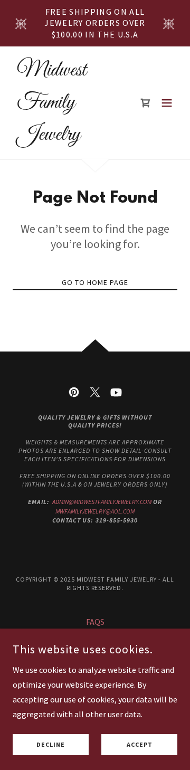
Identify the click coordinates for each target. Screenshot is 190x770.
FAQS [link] (95, 621)
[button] (166, 102)
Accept (140, 745)
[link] (70, 136)
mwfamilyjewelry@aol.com (95, 511)
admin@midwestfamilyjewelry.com (101, 502)
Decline (50, 745)
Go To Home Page (95, 282)
